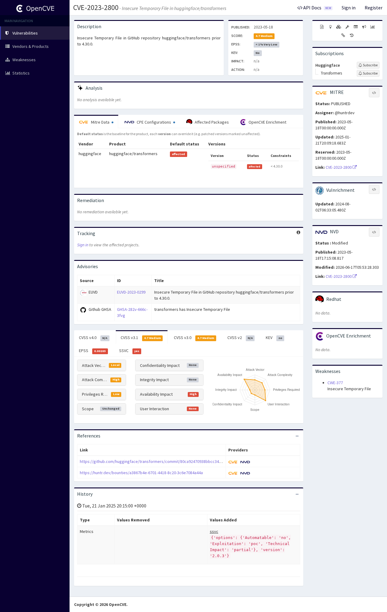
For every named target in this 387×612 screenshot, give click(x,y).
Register (373, 8)
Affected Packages (211, 122)
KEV (274, 337)
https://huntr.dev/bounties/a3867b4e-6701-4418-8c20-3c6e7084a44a (141, 472)
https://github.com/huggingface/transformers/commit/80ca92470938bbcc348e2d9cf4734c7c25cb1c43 (173, 461)
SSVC (129, 350)
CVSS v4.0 (93, 337)
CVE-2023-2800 (96, 7)
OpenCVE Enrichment (267, 122)
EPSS (92, 350)
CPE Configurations (154, 122)
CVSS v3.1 (141, 337)
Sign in (349, 8)
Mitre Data (100, 122)
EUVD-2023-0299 (131, 292)
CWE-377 (335, 382)
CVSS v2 (240, 337)
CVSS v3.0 (194, 337)
